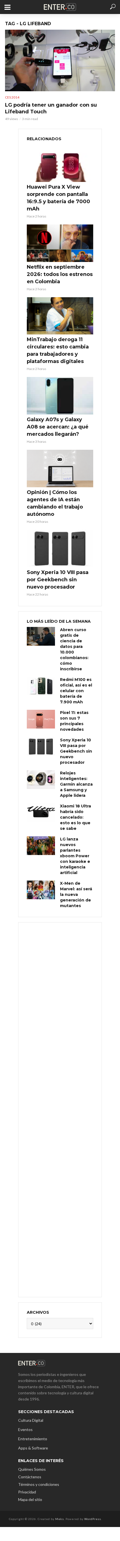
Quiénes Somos (32, 1469)
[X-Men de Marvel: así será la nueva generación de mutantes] (41, 889)
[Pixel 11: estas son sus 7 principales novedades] (41, 719)
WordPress (92, 1519)
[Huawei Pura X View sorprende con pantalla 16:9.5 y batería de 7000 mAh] (60, 163)
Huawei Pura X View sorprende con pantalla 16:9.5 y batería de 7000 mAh (58, 198)
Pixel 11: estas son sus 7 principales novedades (74, 721)
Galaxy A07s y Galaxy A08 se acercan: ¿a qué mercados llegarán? (57, 426)
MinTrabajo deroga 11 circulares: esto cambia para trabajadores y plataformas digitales (58, 350)
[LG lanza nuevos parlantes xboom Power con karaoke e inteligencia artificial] (41, 845)
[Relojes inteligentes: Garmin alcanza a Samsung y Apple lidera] (41, 779)
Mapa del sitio (30, 1499)
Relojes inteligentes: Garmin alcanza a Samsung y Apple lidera (76, 784)
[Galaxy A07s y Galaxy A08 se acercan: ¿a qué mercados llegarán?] (60, 395)
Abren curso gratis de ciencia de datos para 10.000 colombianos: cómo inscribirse (74, 649)
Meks (59, 1519)
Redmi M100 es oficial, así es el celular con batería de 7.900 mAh (76, 690)
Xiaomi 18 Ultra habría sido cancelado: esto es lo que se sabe (75, 817)
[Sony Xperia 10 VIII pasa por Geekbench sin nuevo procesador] (60, 548)
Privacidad (27, 1492)
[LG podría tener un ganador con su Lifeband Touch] (60, 60)
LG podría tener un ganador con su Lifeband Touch (51, 108)
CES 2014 (12, 97)
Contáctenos (29, 1476)
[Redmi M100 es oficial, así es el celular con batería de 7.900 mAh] (41, 686)
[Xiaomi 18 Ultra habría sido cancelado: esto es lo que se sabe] (41, 812)
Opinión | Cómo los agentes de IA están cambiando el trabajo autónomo (55, 503)
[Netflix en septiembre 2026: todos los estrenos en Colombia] (60, 243)
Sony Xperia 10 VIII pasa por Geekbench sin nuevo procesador (57, 579)
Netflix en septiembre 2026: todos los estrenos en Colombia (60, 274)
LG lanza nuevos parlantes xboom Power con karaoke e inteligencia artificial (75, 856)
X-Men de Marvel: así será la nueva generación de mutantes (76, 894)
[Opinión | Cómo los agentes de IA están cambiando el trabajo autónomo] (60, 468)
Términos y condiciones (38, 1484)
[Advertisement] (60, 1109)
